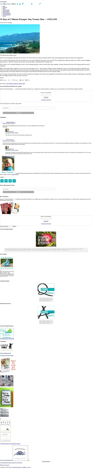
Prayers (4, 16)
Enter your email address (46, 92)
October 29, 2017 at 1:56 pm (9, 123)
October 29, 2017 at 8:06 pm (9, 140)
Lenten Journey (6, 12)
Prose (10, 467)
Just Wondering (3, 1)
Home (4, 6)
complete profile (14, 174)
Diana (10, 22)
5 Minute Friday (21, 83)
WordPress (24, 467)
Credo (4, 8)
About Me (5, 7)
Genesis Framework (17, 467)
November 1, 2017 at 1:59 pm (11, 150)
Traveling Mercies (6, 14)
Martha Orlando (9, 122)
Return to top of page (4, 465)
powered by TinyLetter (46, 99)
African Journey (6, 9)
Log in (29, 467)
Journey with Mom (7, 13)
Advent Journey (6, 11)
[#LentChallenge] (46, 461)
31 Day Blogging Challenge (12, 83)
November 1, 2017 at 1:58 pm (11, 132)
